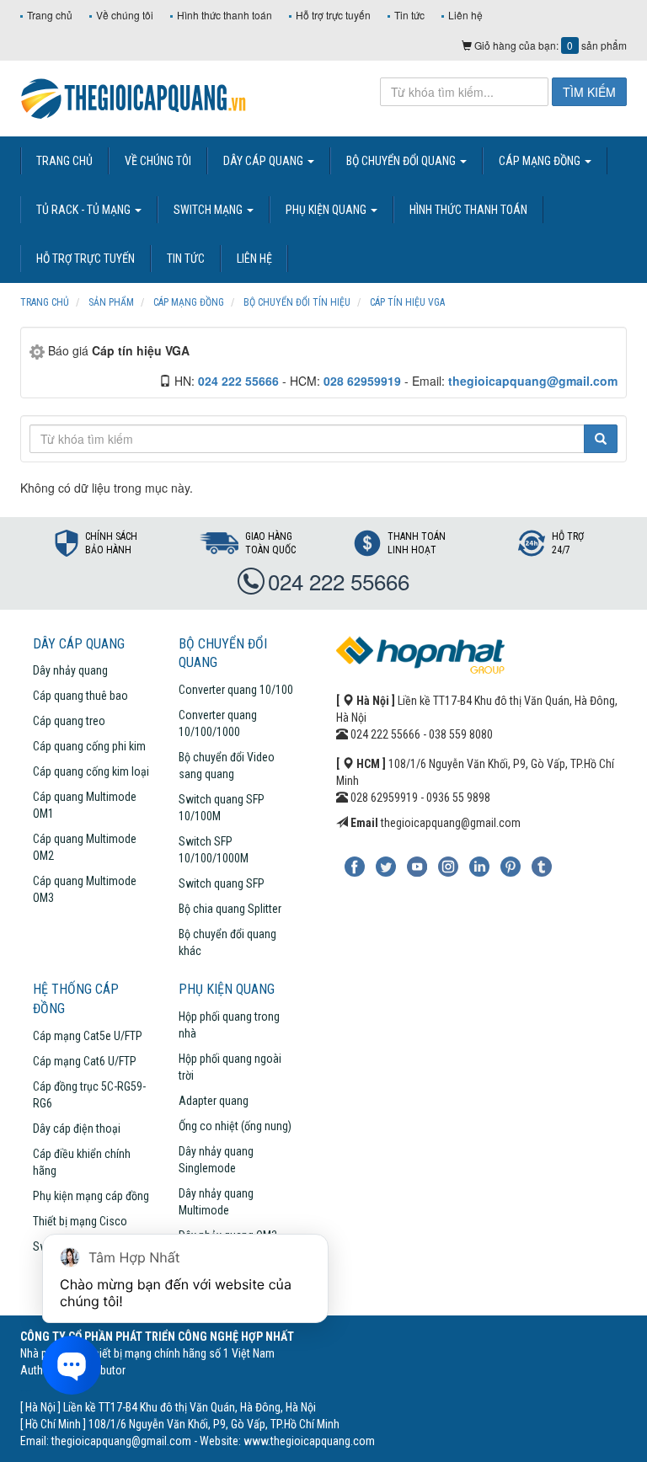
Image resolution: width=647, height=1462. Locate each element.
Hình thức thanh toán (224, 15)
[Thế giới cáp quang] (133, 96)
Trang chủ (49, 15)
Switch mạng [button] (209, 209)
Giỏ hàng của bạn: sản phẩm (549, 45)
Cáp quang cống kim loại (91, 771)
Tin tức (409, 15)
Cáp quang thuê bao (80, 695)
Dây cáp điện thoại (76, 1128)
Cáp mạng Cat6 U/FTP (84, 1061)
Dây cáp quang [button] (264, 161)
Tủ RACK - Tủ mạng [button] (84, 209)
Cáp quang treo (69, 721)
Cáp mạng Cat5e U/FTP (87, 1036)
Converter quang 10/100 (236, 689)
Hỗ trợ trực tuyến (333, 15)
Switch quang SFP (222, 883)
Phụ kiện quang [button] (327, 209)
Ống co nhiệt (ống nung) (235, 1126)
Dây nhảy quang (70, 670)
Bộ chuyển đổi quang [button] (402, 161)
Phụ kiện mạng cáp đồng (91, 1196)
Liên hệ (465, 15)
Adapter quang (214, 1100)
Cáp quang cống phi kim (89, 746)
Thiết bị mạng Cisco (80, 1221)
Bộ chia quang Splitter (230, 908)
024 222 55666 (338, 580)
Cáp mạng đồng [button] (541, 161)
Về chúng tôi (124, 15)
